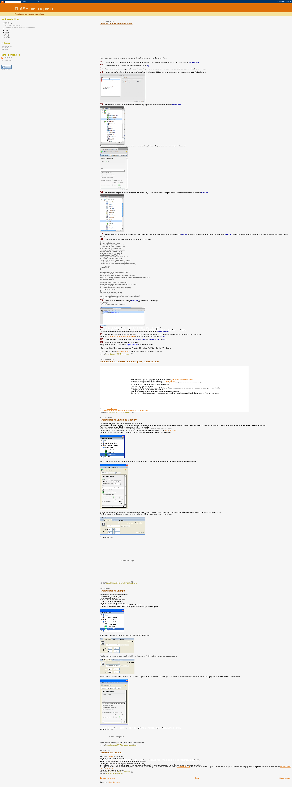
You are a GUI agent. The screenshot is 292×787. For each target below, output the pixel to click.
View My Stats (5, 70)
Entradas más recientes (108, 778)
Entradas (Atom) (114, 782)
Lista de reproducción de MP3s (116, 23)
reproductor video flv (128, 583)
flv (121, 583)
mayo (6, 32)
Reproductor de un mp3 (112, 590)
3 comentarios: (127, 412)
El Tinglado (5, 49)
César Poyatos (112, 409)
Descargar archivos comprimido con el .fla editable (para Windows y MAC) (124, 410)
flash (116, 773)
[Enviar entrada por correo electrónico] (132, 353)
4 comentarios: (127, 771)
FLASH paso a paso (34, 8)
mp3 (118, 354)
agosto (7, 29)
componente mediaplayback (113, 583)
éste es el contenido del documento (120, 336)
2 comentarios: (127, 582)
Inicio (197, 778)
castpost (112, 773)
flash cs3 (120, 773)
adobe (107, 773)
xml (133, 336)
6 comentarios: (127, 353)
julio (6, 30)
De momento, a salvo (111, 752)
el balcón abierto (6, 46)
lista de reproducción (111, 354)
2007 (5, 34)
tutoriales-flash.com (123, 351)
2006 (5, 35)
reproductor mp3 (124, 354)
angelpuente (8, 57)
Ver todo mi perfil (6, 60)
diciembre (8, 24)
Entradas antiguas (285, 778)
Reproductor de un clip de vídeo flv (118, 419)
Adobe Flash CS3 (183, 767)
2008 (5, 22)
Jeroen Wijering (170, 381)
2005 (5, 37)
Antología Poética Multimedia (183, 379)
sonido (135, 745)
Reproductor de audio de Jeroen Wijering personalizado (129, 361)
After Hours (4, 47)
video (135, 583)
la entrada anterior (171, 430)
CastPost (111, 756)
